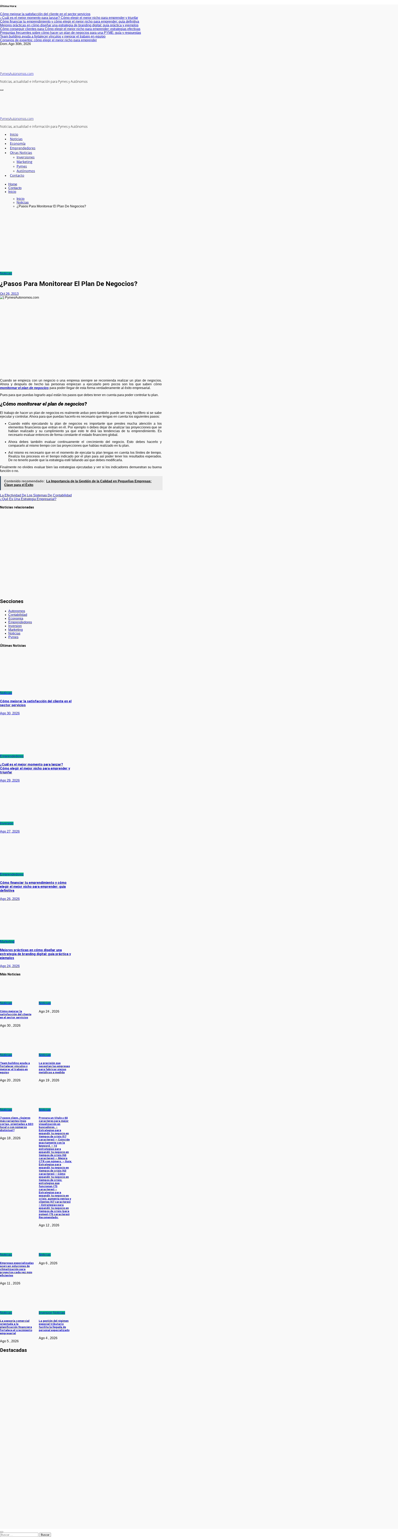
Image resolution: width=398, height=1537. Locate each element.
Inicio (14, 134)
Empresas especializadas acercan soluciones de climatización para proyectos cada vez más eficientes (17, 1269)
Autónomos (26, 171)
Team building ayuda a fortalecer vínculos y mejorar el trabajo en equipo (8, 582)
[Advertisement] (199, 241)
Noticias (16, 139)
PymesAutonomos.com (17, 73)
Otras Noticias (21, 152)
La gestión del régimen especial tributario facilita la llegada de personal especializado (54, 1325)
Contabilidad (17, 615)
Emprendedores (22, 148)
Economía (17, 143)
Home (12, 184)
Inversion (15, 626)
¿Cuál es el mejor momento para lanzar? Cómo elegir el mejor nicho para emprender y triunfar (35, 768)
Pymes (22, 166)
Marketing (24, 161)
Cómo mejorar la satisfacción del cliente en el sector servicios (10, 525)
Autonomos (16, 611)
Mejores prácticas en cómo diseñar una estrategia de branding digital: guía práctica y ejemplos (35, 954)
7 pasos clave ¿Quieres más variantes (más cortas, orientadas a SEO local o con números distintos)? (16, 1124)
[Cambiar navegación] (1, 90)
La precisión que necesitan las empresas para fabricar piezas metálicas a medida (54, 1068)
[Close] (1, 1531)
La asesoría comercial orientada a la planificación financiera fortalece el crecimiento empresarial (16, 1327)
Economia (15, 618)
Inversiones (26, 157)
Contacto (17, 175)
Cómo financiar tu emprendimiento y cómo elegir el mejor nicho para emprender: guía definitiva (33, 887)
